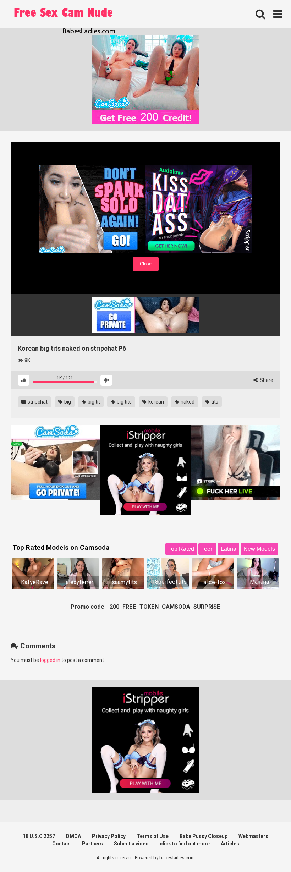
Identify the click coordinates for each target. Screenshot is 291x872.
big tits (124, 402)
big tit (93, 402)
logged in (50, 660)
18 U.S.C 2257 (39, 836)
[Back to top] (267, 850)
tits (214, 402)
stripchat (37, 402)
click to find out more (185, 843)
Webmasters (253, 836)
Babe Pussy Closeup (203, 836)
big (67, 402)
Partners (92, 843)
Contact (61, 843)
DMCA (73, 836)
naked (187, 402)
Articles (230, 843)
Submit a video (131, 843)
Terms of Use (153, 836)
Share (266, 380)
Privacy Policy (109, 836)
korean (155, 402)
